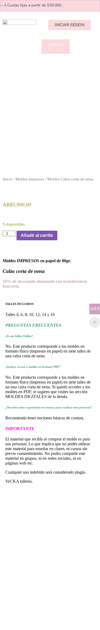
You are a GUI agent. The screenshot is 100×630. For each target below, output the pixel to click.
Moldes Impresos (29, 179)
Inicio (7, 179)
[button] (50, 60)
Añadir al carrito (37, 235)
